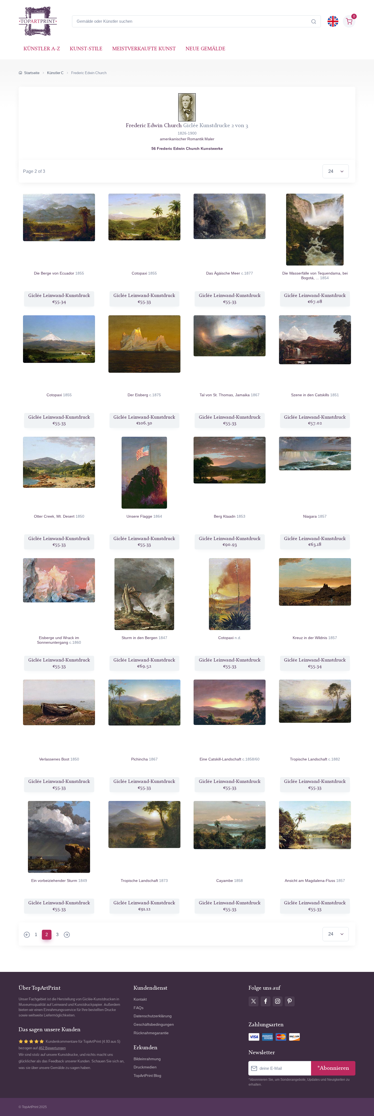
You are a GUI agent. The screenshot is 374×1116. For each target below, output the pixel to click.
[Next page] (67, 935)
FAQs (138, 1008)
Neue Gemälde (205, 49)
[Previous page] (27, 935)
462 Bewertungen (52, 1048)
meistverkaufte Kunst (144, 49)
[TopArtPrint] (38, 21)
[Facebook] (266, 1001)
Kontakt (140, 999)
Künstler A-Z (42, 49)
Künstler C (55, 73)
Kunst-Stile (86, 49)
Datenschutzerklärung (153, 1016)
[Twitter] (253, 1001)
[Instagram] (278, 1001)
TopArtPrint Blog (147, 1075)
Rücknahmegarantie (151, 1033)
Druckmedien (145, 1067)
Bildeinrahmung (147, 1059)
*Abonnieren (333, 1068)
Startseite (31, 73)
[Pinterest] (290, 1001)
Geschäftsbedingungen (154, 1024)
